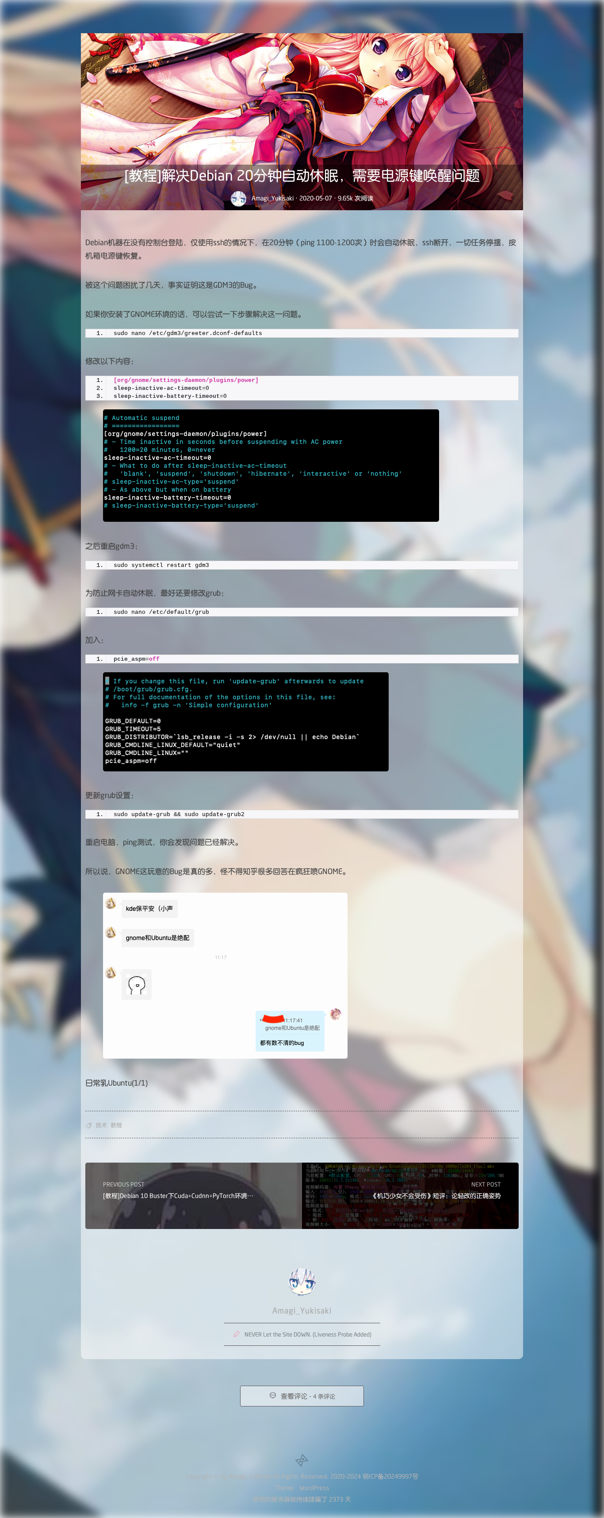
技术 (101, 1125)
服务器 (280, 1499)
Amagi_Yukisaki (273, 198)
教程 (116, 1125)
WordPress (314, 1487)
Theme (284, 1487)
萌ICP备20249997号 (390, 1476)
